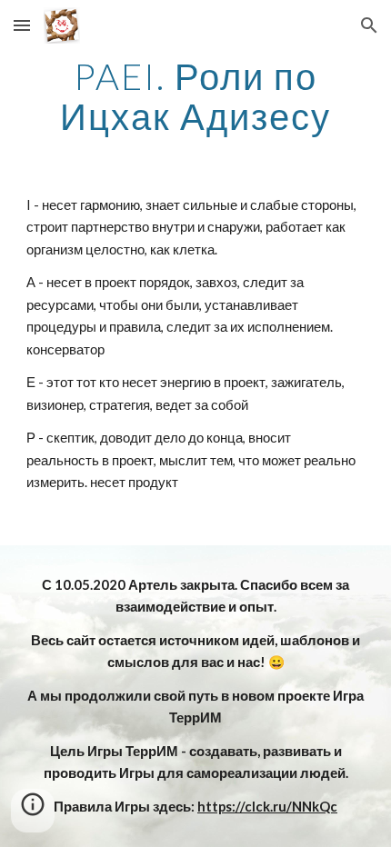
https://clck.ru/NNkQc (267, 806)
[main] (196, 96)
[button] (22, 25)
